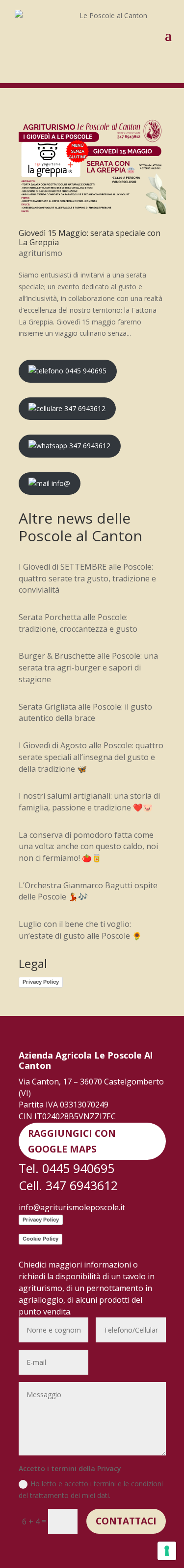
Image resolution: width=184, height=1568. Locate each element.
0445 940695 (84, 370)
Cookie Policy (40, 1238)
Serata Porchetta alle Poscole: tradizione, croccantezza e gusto (78, 623)
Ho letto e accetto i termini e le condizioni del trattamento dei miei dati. (91, 1489)
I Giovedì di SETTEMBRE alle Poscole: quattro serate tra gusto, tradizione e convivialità (87, 578)
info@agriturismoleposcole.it (72, 1207)
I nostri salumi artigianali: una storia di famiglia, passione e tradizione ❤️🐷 (89, 801)
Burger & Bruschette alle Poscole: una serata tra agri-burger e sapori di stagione (88, 667)
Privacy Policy (41, 981)
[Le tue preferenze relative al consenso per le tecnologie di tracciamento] (167, 1551)
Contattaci (126, 1521)
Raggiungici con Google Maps (72, 1141)
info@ (60, 483)
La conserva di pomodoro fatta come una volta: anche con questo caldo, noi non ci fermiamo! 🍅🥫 (88, 847)
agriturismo (40, 253)
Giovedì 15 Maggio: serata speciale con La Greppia (89, 238)
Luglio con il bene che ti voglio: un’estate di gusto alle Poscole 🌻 (80, 930)
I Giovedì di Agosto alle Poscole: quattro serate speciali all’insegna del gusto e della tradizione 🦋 (91, 757)
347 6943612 (83, 408)
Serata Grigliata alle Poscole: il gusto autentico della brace (85, 712)
